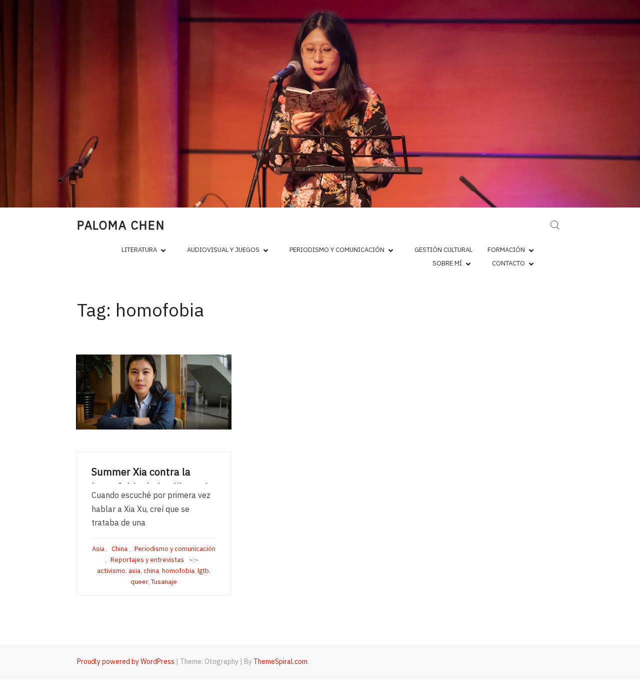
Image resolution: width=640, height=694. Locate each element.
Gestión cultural (443, 250)
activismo (111, 570)
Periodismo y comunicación (337, 250)
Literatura (139, 250)
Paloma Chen (121, 225)
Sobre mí (447, 263)
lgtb (203, 570)
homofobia (178, 570)
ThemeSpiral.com (281, 661)
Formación (506, 250)
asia (134, 570)
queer (139, 582)
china (151, 570)
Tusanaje (164, 582)
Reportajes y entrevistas (147, 560)
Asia (98, 548)
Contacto (508, 263)
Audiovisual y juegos (223, 250)
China (120, 548)
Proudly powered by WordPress (125, 661)
